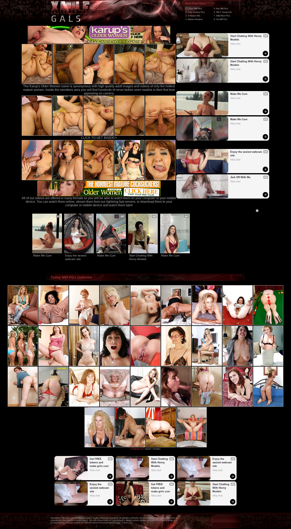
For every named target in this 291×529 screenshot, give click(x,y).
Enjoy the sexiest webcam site (246, 153)
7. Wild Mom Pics (222, 15)
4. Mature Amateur (194, 19)
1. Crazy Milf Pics (193, 8)
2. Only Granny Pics (195, 12)
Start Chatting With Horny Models (246, 38)
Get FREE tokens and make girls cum (99, 462)
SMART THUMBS (153, 449)
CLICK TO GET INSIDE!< (99, 137)
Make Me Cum (238, 93)
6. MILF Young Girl (223, 12)
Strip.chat (235, 43)
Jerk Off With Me (240, 177)
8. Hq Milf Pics (220, 19)
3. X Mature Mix (192, 15)
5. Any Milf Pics (221, 8)
